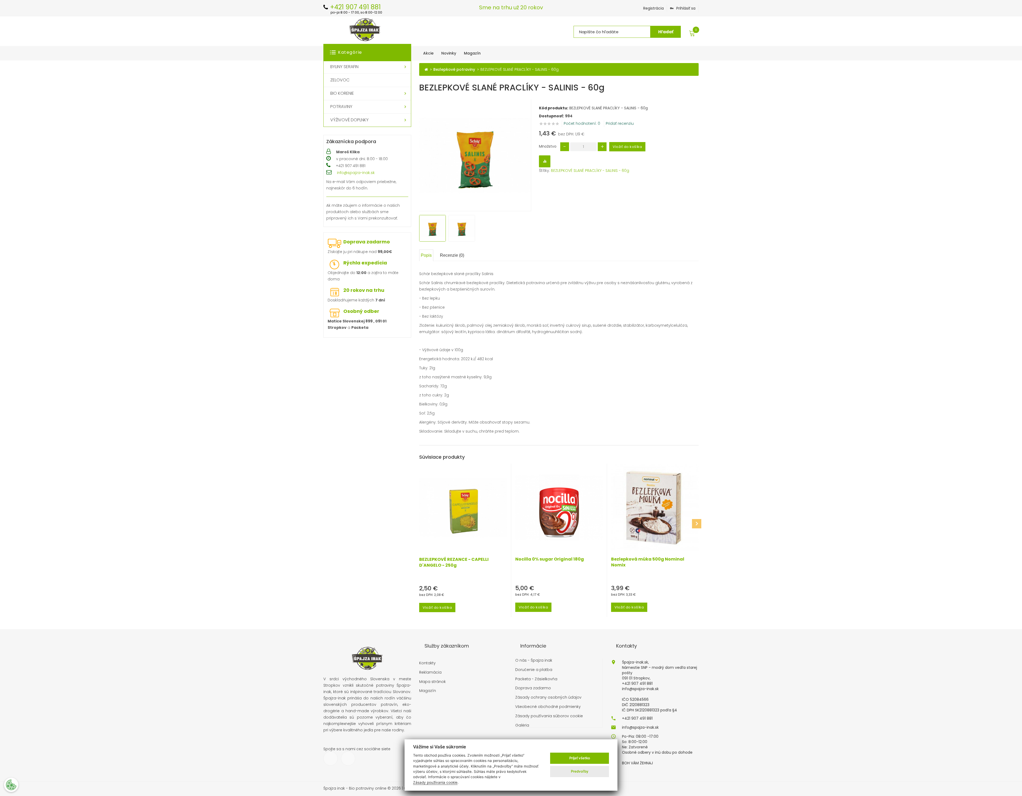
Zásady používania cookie (435, 782)
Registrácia (653, 8)
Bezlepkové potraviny (454, 69)
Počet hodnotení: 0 (582, 123)
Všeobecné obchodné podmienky (548, 706)
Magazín (427, 691)
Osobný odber (361, 311)
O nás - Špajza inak (533, 660)
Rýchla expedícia (365, 262)
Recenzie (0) (452, 255)
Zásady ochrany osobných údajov (548, 697)
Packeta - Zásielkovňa (536, 679)
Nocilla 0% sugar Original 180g (549, 559)
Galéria (522, 725)
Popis (426, 255)
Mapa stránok (432, 681)
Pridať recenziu (620, 123)
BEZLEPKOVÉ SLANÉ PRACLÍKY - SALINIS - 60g (590, 170)
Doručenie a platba (533, 670)
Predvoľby (579, 771)
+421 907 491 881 (637, 718)
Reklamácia (430, 672)
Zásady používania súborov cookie (549, 716)
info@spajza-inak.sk (356, 172)
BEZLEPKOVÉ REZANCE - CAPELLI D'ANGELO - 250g (454, 562)
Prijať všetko (579, 758)
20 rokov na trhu (363, 290)
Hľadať (665, 32)
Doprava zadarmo (366, 241)
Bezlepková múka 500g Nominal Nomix (647, 562)
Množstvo (548, 146)
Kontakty (427, 663)
